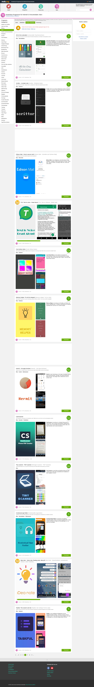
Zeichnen (3, 120)
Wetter (2, 114)
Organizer (3, 90)
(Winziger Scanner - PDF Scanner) (41, 465)
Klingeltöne (10, 667)
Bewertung (38, 22)
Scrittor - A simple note (22, 83)
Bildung (2, 28)
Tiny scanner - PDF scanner (23, 465)
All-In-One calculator (21, 35)
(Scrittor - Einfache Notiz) (35, 83)
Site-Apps (3, 97)
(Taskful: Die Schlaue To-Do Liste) (40, 608)
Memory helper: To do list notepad (25, 297)
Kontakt (48, 674)
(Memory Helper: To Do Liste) (43, 297)
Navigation (3, 33)
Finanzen (3, 62)
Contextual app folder (22, 513)
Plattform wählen (83, 38)
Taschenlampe (4, 105)
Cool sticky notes (20, 249)
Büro (2, 30)
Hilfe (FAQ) (49, 676)
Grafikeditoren (4, 69)
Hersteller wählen (50, 670)
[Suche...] (91, 10)
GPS (2, 68)
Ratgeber (3, 94)
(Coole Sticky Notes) (31, 249)
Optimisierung (4, 88)
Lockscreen (3, 79)
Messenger (3, 83)
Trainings (3, 107)
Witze (2, 116)
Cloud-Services (4, 55)
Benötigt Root (4, 49)
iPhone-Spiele (11, 666)
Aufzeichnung (4, 45)
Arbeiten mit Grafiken (5, 24)
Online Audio (3, 84)
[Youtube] (52, 669)
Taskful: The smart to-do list (23, 608)
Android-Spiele (11, 664)
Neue (16, 22)
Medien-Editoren (4, 81)
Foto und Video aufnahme (6, 64)
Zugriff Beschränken (5, 122)
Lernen (2, 77)
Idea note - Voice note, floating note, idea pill (44, 561)
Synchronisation (4, 101)
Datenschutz (3, 58)
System (2, 35)
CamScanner (19, 416)
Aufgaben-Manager (5, 43)
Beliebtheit (22, 22)
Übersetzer (3, 111)
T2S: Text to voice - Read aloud (39, 202)
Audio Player (3, 41)
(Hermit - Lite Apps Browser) (38, 368)
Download (3, 60)
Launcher (3, 75)
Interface (3, 71)
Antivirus (3, 40)
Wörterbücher (4, 118)
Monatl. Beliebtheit (30, 22)
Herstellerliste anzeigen (83, 36)
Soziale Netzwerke (5, 99)
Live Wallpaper (11, 669)
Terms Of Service (29, 684)
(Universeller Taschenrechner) (35, 35)
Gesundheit (3, 66)
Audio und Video (4, 26)
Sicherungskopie (4, 96)
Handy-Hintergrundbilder (13, 671)
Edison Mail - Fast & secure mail (25, 154)
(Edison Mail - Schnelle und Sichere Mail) (45, 154)
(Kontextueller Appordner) (35, 513)
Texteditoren (25, 419)
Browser (3, 53)
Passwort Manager (5, 92)
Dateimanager (4, 56)
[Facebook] (48, 669)
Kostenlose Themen (12, 673)
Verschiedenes (4, 37)
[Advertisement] (7, 146)
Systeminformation (5, 103)
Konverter (3, 73)
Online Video (3, 86)
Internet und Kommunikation (7, 31)
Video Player (3, 112)
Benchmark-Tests (4, 47)
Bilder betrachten (4, 51)
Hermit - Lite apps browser (23, 368)
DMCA (34, 684)
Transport (3, 109)
